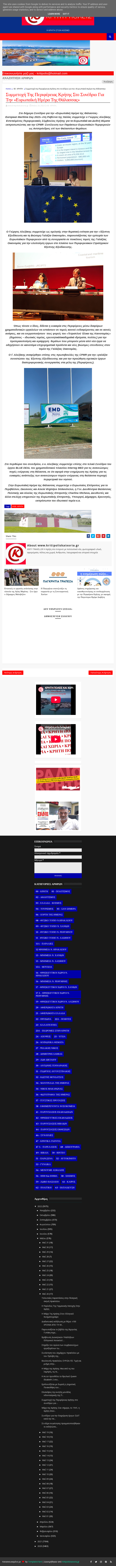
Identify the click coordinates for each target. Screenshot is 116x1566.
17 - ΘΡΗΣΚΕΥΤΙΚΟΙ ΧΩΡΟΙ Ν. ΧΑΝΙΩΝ (56, 987)
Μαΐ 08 (45, 1483)
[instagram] (101, 1562)
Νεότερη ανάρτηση (13, 672)
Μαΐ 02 (45, 1511)
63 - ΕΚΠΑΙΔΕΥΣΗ (65, 1187)
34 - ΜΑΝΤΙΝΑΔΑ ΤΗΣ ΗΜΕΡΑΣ (52, 1083)
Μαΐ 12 (45, 1465)
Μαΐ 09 (45, 1479)
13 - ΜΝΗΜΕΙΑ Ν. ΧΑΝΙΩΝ (50, 955)
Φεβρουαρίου (46, 1531)
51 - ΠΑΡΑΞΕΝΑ (44, 1158)
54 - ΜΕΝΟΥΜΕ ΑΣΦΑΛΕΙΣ (50, 1170)
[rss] (111, 1562)
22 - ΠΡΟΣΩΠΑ (43, 1019)
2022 (40, 1206)
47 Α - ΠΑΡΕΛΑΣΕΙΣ (46, 1147)
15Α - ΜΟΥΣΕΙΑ (44, 967)
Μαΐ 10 (45, 1474)
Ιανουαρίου (45, 1536)
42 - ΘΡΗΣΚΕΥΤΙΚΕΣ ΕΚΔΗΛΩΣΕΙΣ (54, 1118)
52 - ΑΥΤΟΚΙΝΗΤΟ (66, 1158)
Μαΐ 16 (45, 1446)
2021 (40, 1541)
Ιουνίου (44, 1233)
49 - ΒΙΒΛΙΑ (42, 1152)
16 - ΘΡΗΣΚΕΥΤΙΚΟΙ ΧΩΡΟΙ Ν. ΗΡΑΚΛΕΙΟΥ (52, 974)
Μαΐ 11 (45, 1469)
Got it (66, 14)
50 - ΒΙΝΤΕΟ (58, 1152)
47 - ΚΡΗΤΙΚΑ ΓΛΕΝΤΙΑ (48, 1141)
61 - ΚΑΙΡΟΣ (68, 1181)
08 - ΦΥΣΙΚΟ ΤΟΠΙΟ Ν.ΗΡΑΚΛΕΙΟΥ (54, 920)
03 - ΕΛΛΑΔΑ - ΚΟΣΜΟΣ (48, 903)
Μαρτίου (44, 1526)
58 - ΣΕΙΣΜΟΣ (68, 1176)
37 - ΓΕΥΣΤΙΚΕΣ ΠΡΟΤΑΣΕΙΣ (50, 1100)
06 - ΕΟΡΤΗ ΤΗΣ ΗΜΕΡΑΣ (49, 914)
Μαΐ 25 (45, 1270)
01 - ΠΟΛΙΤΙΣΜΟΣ (61, 891)
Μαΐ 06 (45, 1492)
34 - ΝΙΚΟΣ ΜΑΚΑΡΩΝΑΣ (49, 1088)
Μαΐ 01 (45, 1516)
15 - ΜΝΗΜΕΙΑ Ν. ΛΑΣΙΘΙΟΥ (51, 961)
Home (8, 88)
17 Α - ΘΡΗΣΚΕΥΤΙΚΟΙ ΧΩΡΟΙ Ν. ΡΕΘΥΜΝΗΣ (53, 994)
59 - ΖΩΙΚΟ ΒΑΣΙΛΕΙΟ (47, 1181)
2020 (40, 1546)
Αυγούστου (45, 1224)
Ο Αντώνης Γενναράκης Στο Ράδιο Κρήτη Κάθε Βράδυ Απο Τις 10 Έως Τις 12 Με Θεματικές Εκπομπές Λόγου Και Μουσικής (57, 794)
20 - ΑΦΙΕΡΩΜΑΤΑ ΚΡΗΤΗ (49, 1007)
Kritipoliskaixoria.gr (70, 1561)
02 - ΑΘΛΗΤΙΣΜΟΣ (45, 897)
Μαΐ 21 (45, 1289)
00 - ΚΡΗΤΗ (18, 88)
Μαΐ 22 (45, 1284)
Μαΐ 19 (45, 1432)
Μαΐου (43, 1238)
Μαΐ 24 (45, 1275)
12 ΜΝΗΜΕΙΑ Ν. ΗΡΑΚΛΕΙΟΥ (51, 949)
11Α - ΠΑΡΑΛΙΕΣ (44, 943)
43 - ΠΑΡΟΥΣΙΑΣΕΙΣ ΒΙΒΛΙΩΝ (51, 1123)
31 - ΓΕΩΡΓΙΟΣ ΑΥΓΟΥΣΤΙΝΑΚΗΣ (53, 1071)
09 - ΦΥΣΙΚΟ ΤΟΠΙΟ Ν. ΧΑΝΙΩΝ (52, 926)
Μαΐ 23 (45, 1279)
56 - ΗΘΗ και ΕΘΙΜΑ (46, 1176)
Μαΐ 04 (45, 1502)
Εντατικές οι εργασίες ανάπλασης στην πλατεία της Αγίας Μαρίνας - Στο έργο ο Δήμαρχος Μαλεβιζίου (21, 591)
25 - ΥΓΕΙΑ (59, 1036)
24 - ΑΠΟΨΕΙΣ (43, 1036)
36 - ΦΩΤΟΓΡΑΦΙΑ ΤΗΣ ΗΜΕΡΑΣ (53, 1094)
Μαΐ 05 (45, 1497)
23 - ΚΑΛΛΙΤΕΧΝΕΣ (46, 1025)
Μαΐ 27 (45, 1261)
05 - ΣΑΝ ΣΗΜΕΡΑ (66, 908)
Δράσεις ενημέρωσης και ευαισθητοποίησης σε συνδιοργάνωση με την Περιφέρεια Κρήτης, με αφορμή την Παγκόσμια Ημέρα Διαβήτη (93, 593)
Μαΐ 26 (45, 1265)
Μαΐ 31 (45, 1242)
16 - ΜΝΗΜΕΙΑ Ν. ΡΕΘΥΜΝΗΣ (51, 981)
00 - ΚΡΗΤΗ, (52, 105)
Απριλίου (44, 1522)
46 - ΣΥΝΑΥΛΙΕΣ (44, 1135)
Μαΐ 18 (45, 1436)
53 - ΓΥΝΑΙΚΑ (43, 1164)
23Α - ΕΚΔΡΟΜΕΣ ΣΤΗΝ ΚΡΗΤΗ (52, 1030)
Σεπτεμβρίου (46, 1219)
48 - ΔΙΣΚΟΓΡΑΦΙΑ (70, 1147)
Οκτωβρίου (45, 1215)
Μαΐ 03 (45, 1506)
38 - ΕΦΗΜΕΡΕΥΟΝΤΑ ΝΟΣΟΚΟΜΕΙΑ (55, 1106)
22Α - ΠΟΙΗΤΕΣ (63, 1019)
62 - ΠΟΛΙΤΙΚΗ (44, 1187)
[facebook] (91, 1562)
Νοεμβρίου (45, 1210)
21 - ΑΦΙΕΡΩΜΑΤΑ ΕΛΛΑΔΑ (50, 1013)
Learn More (54, 14)
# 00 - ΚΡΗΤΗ (17, 506)
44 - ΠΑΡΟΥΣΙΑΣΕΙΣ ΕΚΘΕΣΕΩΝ (53, 1129)
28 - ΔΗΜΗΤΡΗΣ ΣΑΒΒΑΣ (49, 1054)
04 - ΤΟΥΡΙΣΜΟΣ (44, 908)
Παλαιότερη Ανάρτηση (100, 672)
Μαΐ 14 (45, 1455)
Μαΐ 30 (45, 1247)
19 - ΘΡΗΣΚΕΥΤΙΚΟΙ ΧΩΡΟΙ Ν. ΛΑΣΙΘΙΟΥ (57, 1001)
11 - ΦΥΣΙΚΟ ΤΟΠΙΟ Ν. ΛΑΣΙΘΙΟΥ (53, 938)
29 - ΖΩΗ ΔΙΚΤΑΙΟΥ (46, 1059)
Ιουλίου (44, 1229)
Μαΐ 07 (45, 1488)
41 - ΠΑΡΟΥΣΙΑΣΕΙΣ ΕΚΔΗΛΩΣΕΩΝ (54, 1112)
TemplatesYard (35, 1561)
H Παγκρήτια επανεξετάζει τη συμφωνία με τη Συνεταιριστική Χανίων (54, 591)
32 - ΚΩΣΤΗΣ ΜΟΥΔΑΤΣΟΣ (49, 1077)
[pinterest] (106, 1562)
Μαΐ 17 (45, 1441)
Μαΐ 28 (45, 1256)
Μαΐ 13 (45, 1460)
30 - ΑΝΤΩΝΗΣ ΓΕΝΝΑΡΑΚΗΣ (51, 1065)
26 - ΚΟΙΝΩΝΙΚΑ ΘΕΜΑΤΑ (50, 1042)
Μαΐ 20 (45, 1294)
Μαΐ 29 (45, 1252)
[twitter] (96, 1562)
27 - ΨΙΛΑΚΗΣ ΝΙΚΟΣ (47, 1048)
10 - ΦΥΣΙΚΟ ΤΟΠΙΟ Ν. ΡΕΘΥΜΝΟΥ (54, 932)
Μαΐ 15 (45, 1451)
